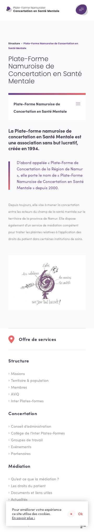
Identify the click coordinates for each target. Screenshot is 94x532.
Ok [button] (80, 513)
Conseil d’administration (31, 426)
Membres (19, 387)
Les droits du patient (28, 486)
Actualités (19, 499)
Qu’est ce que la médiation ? (35, 479)
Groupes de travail (27, 440)
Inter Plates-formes (27, 401)
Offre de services (37, 339)
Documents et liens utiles (31, 492)
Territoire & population (30, 380)
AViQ (15, 394)
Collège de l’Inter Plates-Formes (38, 433)
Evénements (21, 446)
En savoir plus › (23, 518)
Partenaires (21, 453)
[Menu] (82, 9)
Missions (18, 373)
